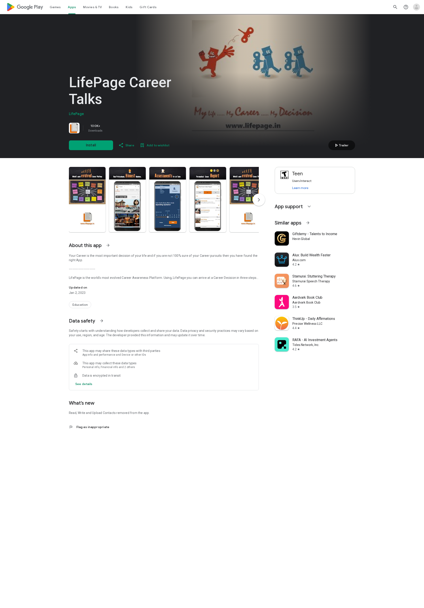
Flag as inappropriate (89, 427)
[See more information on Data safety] (101, 320)
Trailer (341, 145)
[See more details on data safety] (84, 384)
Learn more (300, 188)
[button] (87, 199)
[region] (131, 128)
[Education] (80, 304)
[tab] (55, 7)
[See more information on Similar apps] (308, 222)
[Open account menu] (416, 7)
